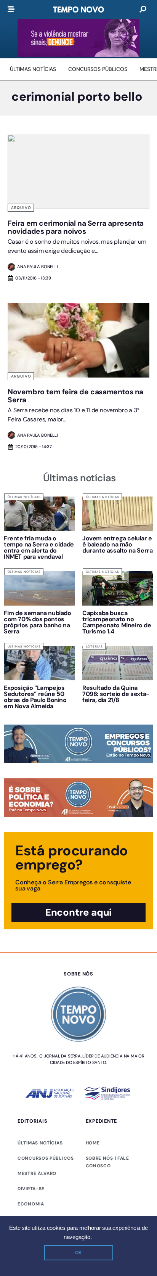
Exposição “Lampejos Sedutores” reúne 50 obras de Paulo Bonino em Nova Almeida (35, 697)
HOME (93, 1143)
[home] (78, 9)
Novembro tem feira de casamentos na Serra (75, 396)
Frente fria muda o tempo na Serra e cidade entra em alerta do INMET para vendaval (39, 547)
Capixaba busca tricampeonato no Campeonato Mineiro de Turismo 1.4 (116, 622)
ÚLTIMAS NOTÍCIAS (40, 1143)
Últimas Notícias (24, 497)
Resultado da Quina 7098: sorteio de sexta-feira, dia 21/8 (115, 694)
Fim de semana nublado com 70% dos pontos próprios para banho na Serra (37, 622)
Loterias (94, 646)
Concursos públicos (46, 1158)
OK (78, 1252)
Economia (31, 1204)
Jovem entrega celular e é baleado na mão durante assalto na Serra (117, 544)
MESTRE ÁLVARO (37, 1173)
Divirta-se (31, 1189)
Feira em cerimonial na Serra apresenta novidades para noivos (76, 227)
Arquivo (21, 207)
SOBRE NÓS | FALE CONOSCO (107, 1162)
